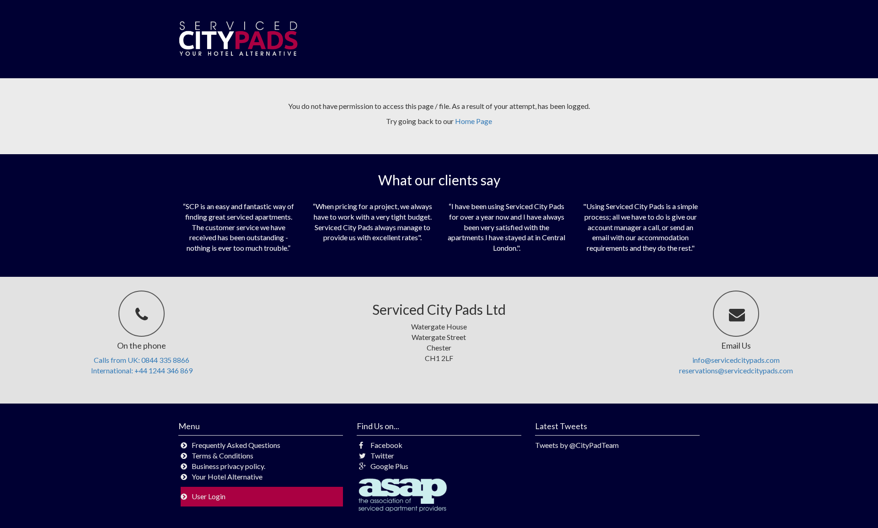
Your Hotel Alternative (227, 476)
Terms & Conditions (222, 455)
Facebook (386, 445)
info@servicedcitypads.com (736, 360)
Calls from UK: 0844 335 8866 (141, 360)
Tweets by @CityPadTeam (577, 445)
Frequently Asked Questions (236, 445)
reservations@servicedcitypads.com (736, 370)
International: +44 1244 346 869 (142, 370)
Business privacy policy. (228, 466)
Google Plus (389, 466)
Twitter (382, 455)
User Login (208, 496)
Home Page (473, 121)
